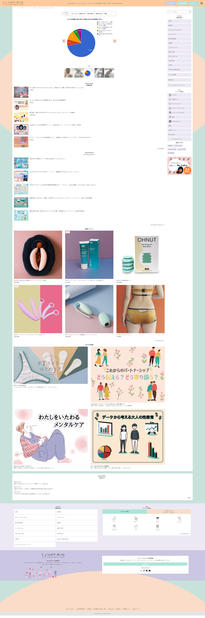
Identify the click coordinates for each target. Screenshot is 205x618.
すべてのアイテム (159, 340)
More (189, 497)
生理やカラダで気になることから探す (169, 511)
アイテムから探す (124, 511)
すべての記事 (160, 148)
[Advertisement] (179, 203)
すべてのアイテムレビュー (157, 224)
